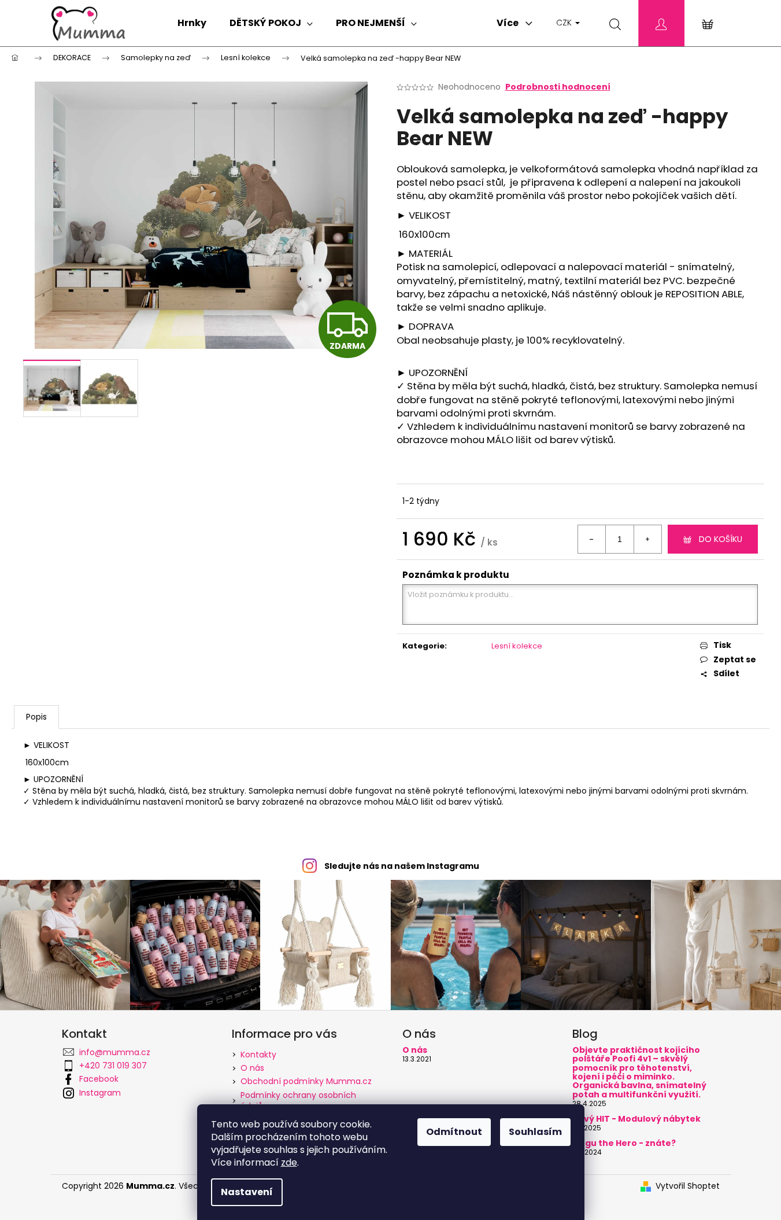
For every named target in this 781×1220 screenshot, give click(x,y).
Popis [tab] (36, 717)
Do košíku (720, 539)
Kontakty (258, 1054)
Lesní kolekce (516, 645)
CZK (565, 22)
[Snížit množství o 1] (592, 539)
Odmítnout (454, 1131)
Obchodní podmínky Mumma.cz (306, 1081)
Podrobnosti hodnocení (557, 87)
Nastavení (247, 1192)
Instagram (100, 1093)
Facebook (99, 1079)
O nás (252, 1068)
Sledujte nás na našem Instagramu (401, 866)
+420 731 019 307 (113, 1065)
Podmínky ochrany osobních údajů (298, 1100)
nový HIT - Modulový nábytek (636, 1119)
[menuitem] (192, 23)
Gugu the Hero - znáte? (624, 1143)
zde (289, 1162)
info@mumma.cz (114, 1052)
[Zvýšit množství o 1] (647, 539)
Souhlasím (535, 1131)
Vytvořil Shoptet (688, 1186)
